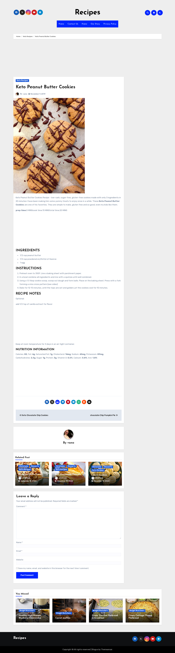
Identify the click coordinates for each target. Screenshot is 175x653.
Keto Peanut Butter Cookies (45, 87)
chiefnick (26, 478)
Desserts (35, 466)
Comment (21, 506)
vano (25, 94)
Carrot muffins (62, 618)
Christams (23, 466)
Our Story (95, 24)
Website (19, 560)
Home (61, 24)
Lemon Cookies (99, 475)
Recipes (87, 12)
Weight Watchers (27, 611)
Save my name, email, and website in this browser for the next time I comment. (53, 568)
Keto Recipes (22, 81)
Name (19, 542)
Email (19, 551)
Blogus (95, 649)
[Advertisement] (69, 59)
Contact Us (73, 24)
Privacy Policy (109, 24)
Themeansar (106, 649)
